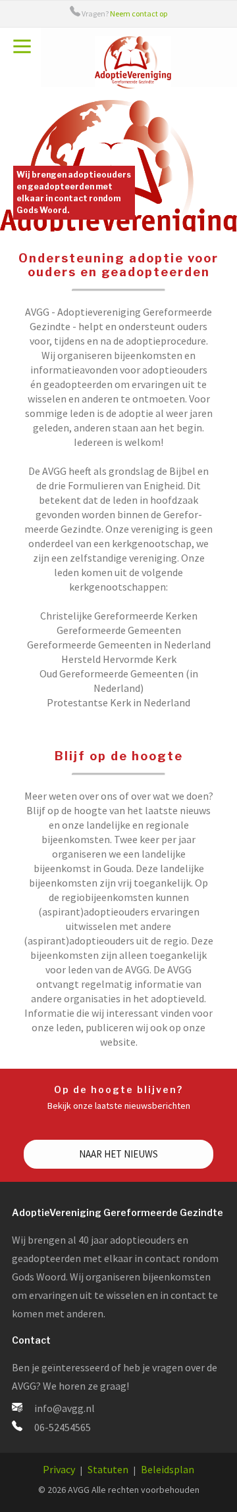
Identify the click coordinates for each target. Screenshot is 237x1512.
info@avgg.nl (64, 1408)
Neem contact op (138, 13)
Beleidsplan (167, 1469)
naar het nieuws (118, 1154)
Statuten (108, 1469)
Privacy (59, 1469)
